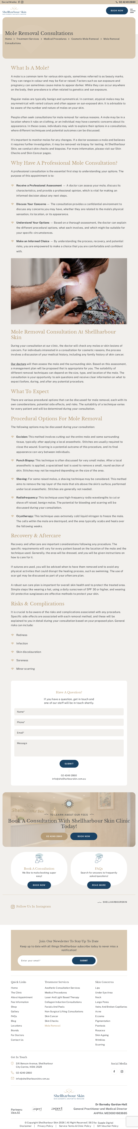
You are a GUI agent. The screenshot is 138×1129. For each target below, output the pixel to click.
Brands (15, 1030)
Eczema (99, 1016)
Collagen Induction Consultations (63, 1002)
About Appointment (21, 997)
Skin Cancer (51, 1016)
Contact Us (17, 1039)
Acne (98, 1011)
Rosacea (100, 1030)
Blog (13, 1021)
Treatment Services (27, 39)
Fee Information (20, 1002)
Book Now (117, 10)
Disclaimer (25, 1126)
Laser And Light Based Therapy (62, 997)
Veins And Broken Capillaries (111, 1006)
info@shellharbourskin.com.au (69, 778)
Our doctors (18, 364)
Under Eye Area (104, 992)
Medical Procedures (55, 39)
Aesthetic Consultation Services (62, 987)
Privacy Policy (45, 1126)
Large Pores (102, 1002)
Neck (98, 997)
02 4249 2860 (127, 2)
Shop (14, 1006)
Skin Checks (52, 1021)
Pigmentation (102, 1021)
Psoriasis (100, 1025)
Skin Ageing (102, 1035)
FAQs (14, 1016)
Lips (97, 987)
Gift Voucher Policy (107, 1126)
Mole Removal (52, 1025)
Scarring (100, 1044)
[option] (36, 1109)
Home (8, 39)
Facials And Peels (54, 1006)
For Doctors (17, 1035)
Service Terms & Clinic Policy (75, 1126)
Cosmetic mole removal (85, 39)
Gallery (15, 1011)
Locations (16, 1025)
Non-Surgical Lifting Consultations (64, 1011)
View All (15, 1112)
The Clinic (16, 992)
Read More (99, 885)
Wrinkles (100, 1039)
